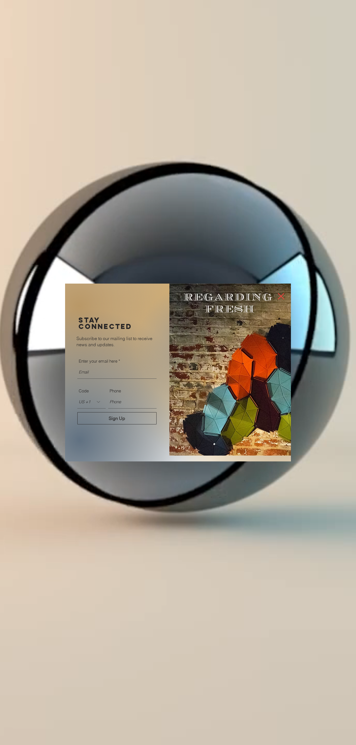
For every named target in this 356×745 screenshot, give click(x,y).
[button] (281, 296)
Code (84, 391)
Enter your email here (98, 361)
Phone (115, 391)
